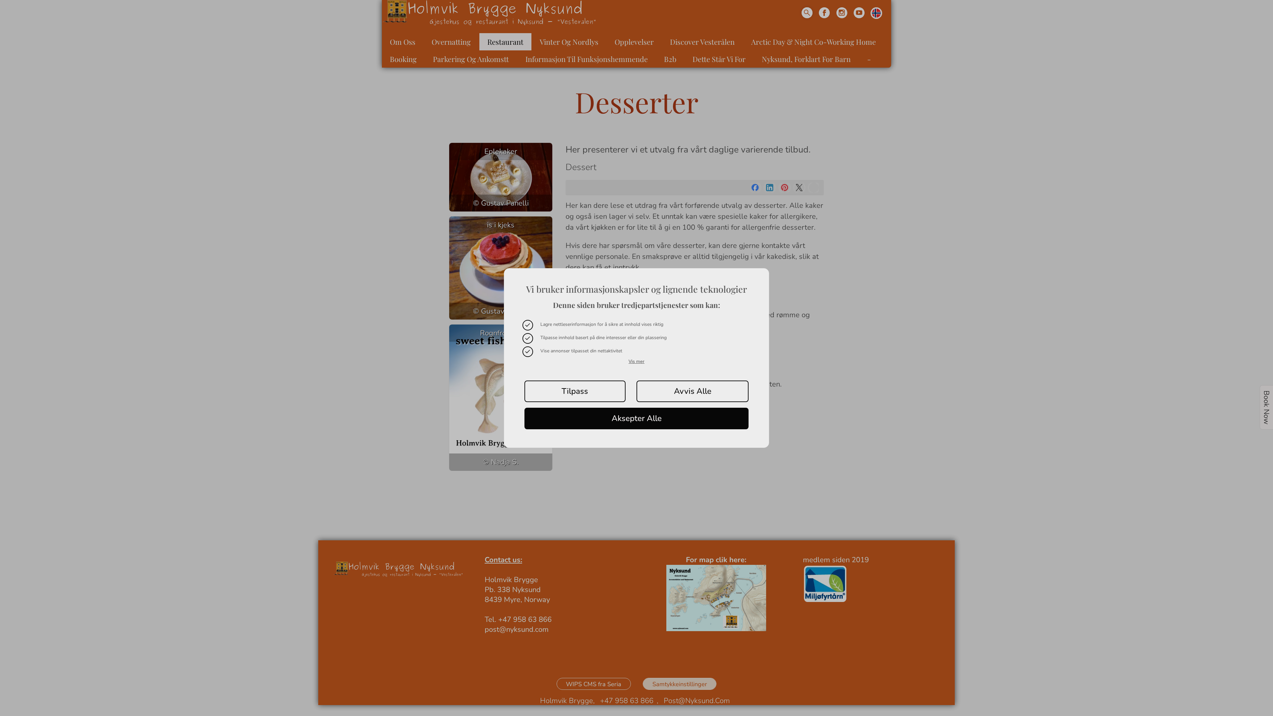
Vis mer (636, 361)
